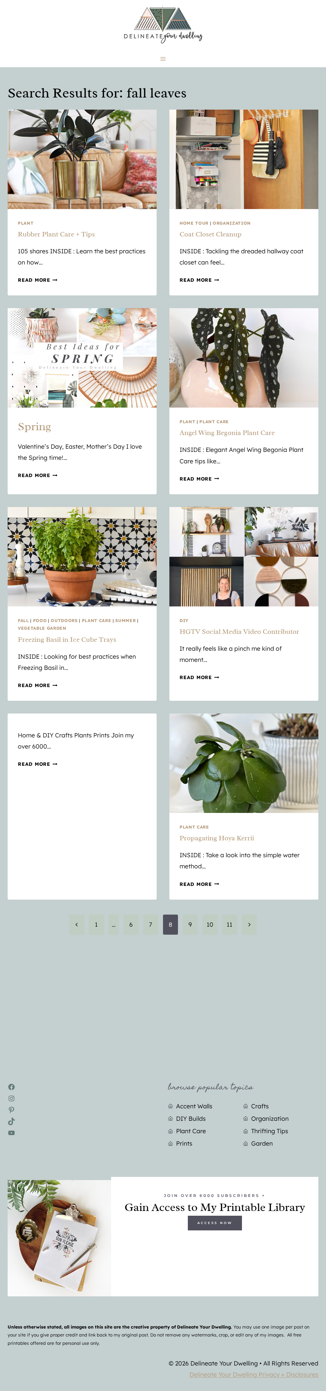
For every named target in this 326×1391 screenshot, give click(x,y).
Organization (232, 223)
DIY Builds (191, 1118)
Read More (38, 280)
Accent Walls (194, 1106)
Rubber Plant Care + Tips (56, 234)
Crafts (260, 1106)
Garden (262, 1143)
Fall (23, 620)
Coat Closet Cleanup (211, 234)
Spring (34, 426)
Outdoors (64, 620)
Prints (184, 1143)
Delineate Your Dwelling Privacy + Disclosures (253, 1374)
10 (210, 924)
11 (229, 924)
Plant (25, 223)
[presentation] (82, 159)
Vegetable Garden (42, 628)
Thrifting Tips (269, 1131)
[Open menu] (163, 59)
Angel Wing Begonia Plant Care (227, 432)
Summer (125, 620)
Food (40, 620)
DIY (184, 620)
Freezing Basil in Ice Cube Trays (67, 639)
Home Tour (194, 223)
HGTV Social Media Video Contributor (239, 631)
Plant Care (214, 421)
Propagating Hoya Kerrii (217, 838)
